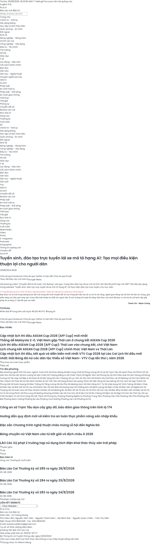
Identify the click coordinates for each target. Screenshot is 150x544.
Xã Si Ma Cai (82, 393)
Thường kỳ (5, 118)
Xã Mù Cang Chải (73, 372)
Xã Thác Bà (17, 381)
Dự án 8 (4, 253)
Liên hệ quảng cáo (63, 1)
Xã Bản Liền (127, 390)
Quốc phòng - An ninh (11, 29)
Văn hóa (4, 70)
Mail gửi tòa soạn (45, 1)
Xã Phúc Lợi (112, 378)
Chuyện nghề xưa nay (11, 76)
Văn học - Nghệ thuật (11, 73)
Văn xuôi (4, 181)
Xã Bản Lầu (58, 393)
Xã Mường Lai (125, 378)
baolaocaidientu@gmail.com (21, 524)
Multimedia (5, 229)
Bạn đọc (4, 68)
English (3, 4)
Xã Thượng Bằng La (57, 375)
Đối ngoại (5, 32)
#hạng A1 (50, 311)
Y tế (2, 58)
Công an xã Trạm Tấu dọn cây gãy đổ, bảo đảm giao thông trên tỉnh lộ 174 (56, 407)
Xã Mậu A (24, 378)
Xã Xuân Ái (34, 378)
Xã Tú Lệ (101, 372)
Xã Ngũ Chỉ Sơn (122, 393)
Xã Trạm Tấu (112, 372)
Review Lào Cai (7, 109)
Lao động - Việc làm (10, 62)
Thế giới (4, 100)
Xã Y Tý (100, 384)
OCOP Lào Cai (7, 41)
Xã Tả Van (81, 390)
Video (3, 232)
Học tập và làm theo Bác (12, 26)
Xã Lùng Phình (13, 393)
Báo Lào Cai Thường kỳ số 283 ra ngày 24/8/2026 (37, 492)
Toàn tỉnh (44, 372)
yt (4, 7)
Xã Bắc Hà (138, 390)
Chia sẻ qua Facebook (11, 276)
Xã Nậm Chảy (112, 387)
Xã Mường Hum (76, 384)
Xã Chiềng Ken (81, 387)
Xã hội (3, 53)
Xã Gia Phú (62, 384)
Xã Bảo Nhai (114, 390)
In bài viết (48, 276)
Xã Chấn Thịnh (74, 375)
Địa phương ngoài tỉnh (11, 372)
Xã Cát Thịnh (37, 396)
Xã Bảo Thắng (34, 384)
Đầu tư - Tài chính (9, 47)
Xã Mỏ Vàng (46, 378)
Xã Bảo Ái (40, 381)
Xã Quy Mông (110, 381)
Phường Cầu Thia (111, 396)
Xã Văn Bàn (53, 387)
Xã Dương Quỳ (66, 387)
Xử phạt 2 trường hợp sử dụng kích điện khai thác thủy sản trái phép (58, 443)
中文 (10, 4)
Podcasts (4, 241)
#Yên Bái (4, 311)
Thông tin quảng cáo (10, 247)
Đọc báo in (5, 112)
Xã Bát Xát (17, 387)
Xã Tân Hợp (13, 378)
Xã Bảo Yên (125, 387)
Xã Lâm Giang (134, 375)
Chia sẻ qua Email (62, 276)
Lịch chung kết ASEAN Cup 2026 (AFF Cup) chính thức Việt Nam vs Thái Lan (56, 349)
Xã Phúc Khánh (32, 390)
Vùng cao (4, 115)
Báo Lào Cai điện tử (10, 10)
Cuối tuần (5, 121)
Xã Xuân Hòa (18, 390)
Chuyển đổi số (7, 106)
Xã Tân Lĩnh (85, 378)
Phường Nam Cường (14, 399)
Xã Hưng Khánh (66, 381)
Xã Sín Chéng (95, 393)
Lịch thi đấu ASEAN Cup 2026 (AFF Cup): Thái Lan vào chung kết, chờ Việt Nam (58, 345)
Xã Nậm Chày (141, 384)
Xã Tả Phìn (91, 390)
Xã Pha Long (27, 393)
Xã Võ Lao (28, 387)
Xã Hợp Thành (136, 381)
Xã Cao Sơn (70, 393)
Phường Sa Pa (84, 399)
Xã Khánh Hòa (98, 378)
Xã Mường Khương (42, 393)
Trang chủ (5, 17)
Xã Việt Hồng (96, 381)
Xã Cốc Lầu (102, 390)
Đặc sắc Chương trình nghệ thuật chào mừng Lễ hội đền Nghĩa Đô (50, 425)
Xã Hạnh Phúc (126, 372)
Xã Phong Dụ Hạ (105, 375)
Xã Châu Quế (120, 375)
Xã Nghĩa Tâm (89, 375)
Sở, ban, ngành (31, 372)
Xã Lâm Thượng (60, 378)
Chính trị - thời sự (9, 20)
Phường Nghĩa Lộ (74, 396)
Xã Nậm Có (11, 396)
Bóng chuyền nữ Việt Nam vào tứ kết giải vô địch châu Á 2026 (46, 434)
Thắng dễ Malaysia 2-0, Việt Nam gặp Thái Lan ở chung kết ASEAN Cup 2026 (57, 340)
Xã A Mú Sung (111, 384)
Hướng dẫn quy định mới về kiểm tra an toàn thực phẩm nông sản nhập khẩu (58, 416)
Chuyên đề (5, 250)
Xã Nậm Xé (108, 393)
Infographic (6, 244)
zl (6, 7)
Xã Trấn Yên (51, 381)
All (1, 124)
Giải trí (3, 79)
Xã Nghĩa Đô (137, 387)
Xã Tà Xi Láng (24, 396)
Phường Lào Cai (69, 399)
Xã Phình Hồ (139, 372)
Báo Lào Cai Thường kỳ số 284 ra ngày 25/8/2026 (37, 480)
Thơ (2, 184)
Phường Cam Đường (50, 399)
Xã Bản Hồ (70, 390)
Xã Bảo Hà (45, 390)
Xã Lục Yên (74, 378)
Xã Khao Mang (56, 372)
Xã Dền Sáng (90, 384)
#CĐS (35, 311)
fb (1, 7)
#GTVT (41, 311)
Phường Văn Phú (128, 396)
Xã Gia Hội (14, 375)
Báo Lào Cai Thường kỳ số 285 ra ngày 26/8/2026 (37, 468)
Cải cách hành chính (10, 64)
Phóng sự (4, 103)
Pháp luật (5, 85)
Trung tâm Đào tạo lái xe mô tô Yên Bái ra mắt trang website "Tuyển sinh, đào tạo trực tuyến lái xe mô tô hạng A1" (43, 292)
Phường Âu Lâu (32, 399)
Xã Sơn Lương (27, 375)
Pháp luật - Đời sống (10, 91)
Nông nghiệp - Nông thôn (13, 38)
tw (8, 509)
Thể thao (4, 97)
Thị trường (5, 49)
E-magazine (6, 238)
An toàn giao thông (10, 94)
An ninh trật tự (7, 88)
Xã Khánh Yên (40, 387)
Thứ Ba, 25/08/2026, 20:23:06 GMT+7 (17, 1)
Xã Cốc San (123, 381)
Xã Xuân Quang (19, 384)
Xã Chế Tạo (136, 393)
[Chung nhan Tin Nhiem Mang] (15, 542)
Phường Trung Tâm (93, 396)
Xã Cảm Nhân (139, 378)
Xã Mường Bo (58, 390)
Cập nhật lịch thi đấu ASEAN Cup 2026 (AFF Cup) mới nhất (44, 336)
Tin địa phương (9, 369)
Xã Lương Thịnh (81, 381)
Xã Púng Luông (89, 372)
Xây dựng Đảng (7, 23)
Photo (3, 235)
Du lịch (3, 82)
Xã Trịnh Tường (126, 384)
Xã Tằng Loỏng (49, 384)
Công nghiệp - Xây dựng (12, 43)
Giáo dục (4, 56)
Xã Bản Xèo (6, 387)
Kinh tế (3, 35)
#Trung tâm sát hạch (20, 311)
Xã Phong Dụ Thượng (55, 396)
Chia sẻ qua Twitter (33, 276)
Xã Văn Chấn (40, 375)
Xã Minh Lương (97, 387)
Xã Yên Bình (29, 381)
